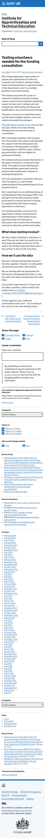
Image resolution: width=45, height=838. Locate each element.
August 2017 (9, 690)
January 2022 (9, 586)
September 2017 (10, 688)
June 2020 (8, 623)
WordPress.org (10, 726)
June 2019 (8, 644)
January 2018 (9, 678)
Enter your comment (11, 350)
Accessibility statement (13, 798)
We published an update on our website (20, 124)
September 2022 (11, 569)
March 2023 (9, 557)
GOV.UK (5, 795)
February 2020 (10, 632)
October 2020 (10, 613)
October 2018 (9, 659)
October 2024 (10, 538)
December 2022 (10, 562)
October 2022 (10, 567)
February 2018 (10, 676)
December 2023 (10, 545)
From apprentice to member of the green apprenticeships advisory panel (31, 320)
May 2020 (8, 625)
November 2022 (10, 565)
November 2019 (10, 635)
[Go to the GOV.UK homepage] (11, 3)
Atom (27, 446)
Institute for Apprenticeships (25, 31)
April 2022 (8, 579)
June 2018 (8, 666)
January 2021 (9, 606)
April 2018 (8, 671)
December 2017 (10, 681)
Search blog (8, 38)
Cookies (30, 798)
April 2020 (8, 627)
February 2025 (10, 535)
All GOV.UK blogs (10, 792)
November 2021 (10, 589)
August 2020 (9, 618)
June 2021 (8, 596)
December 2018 (10, 654)
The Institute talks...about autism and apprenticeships (13, 318)
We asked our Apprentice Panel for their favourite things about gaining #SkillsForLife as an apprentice (23, 479)
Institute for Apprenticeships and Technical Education (19, 22)
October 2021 (9, 591)
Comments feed (10, 723)
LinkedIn (8, 339)
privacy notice (11, 374)
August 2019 (9, 642)
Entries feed (9, 721)
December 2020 (10, 608)
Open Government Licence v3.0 (17, 810)
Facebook (29, 335)
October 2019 (9, 637)
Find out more (7, 402)
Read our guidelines (9, 775)
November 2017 (10, 683)
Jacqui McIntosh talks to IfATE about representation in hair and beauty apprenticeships (18, 486)
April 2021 (8, 598)
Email (27, 339)
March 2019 (9, 649)
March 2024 (9, 540)
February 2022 (10, 584)
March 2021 (9, 601)
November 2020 (10, 610)
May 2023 (8, 555)
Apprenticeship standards (32, 72)
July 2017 (7, 693)
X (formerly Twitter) (12, 335)
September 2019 (10, 639)
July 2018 (8, 664)
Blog (4, 14)
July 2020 (8, 620)
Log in (6, 719)
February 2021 (10, 603)
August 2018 (9, 661)
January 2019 (9, 652)
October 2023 (10, 548)
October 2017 (9, 685)
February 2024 (10, 543)
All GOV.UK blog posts (30, 792)
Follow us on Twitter (12, 428)
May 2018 (8, 669)
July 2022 (8, 574)
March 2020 (9, 630)
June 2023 (8, 552)
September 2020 (11, 615)
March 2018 (9, 673)
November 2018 (10, 656)
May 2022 (8, 577)
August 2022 (9, 572)
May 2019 (8, 647)
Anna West (6, 72)
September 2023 (11, 550)
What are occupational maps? (15, 492)
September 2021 (10, 593)
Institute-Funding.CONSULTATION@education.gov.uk (22, 293)
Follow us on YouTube (13, 434)
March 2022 (9, 581)
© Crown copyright (23, 832)
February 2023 (10, 560)
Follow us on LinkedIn (13, 431)
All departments (19, 795)
